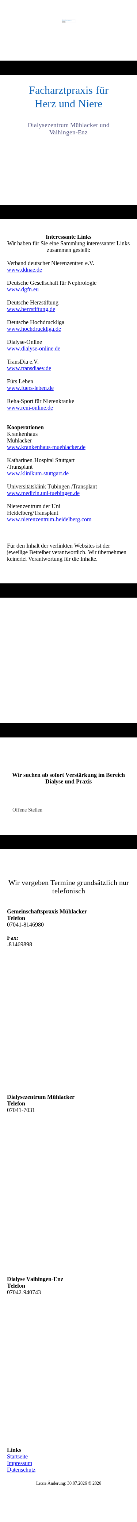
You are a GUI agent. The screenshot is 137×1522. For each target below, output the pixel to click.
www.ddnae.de (24, 270)
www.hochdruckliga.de (34, 329)
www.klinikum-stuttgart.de (38, 473)
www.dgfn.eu (23, 289)
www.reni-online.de (30, 408)
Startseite (17, 1456)
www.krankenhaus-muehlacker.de (46, 447)
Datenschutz (21, 1470)
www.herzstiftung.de (31, 309)
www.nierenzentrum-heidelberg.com (49, 519)
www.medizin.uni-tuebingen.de (43, 493)
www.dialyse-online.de (33, 348)
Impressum (19, 1463)
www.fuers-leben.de (30, 388)
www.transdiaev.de (29, 368)
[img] (68, 30)
